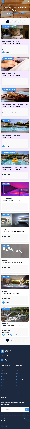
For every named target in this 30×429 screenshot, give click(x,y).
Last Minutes (5, 373)
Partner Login (20, 373)
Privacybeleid (20, 382)
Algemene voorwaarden (22, 392)
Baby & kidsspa (5, 389)
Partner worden (20, 370)
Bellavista (4, 260)
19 (23, 21)
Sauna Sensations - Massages (10, 73)
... (19, 21)
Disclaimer (19, 385)
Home (6, 13)
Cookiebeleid (20, 379)
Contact (19, 376)
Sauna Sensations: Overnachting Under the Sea (14, 167)
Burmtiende (5, 323)
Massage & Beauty (6, 385)
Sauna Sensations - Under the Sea (11, 135)
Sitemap (19, 389)
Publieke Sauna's (5, 379)
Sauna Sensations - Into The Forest (11, 41)
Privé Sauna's (5, 376)
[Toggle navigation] (28, 2)
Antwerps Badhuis (7, 198)
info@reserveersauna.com (11, 360)
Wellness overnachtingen (7, 382)
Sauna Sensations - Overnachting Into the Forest (15, 104)
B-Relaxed (4, 291)
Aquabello (4, 229)
